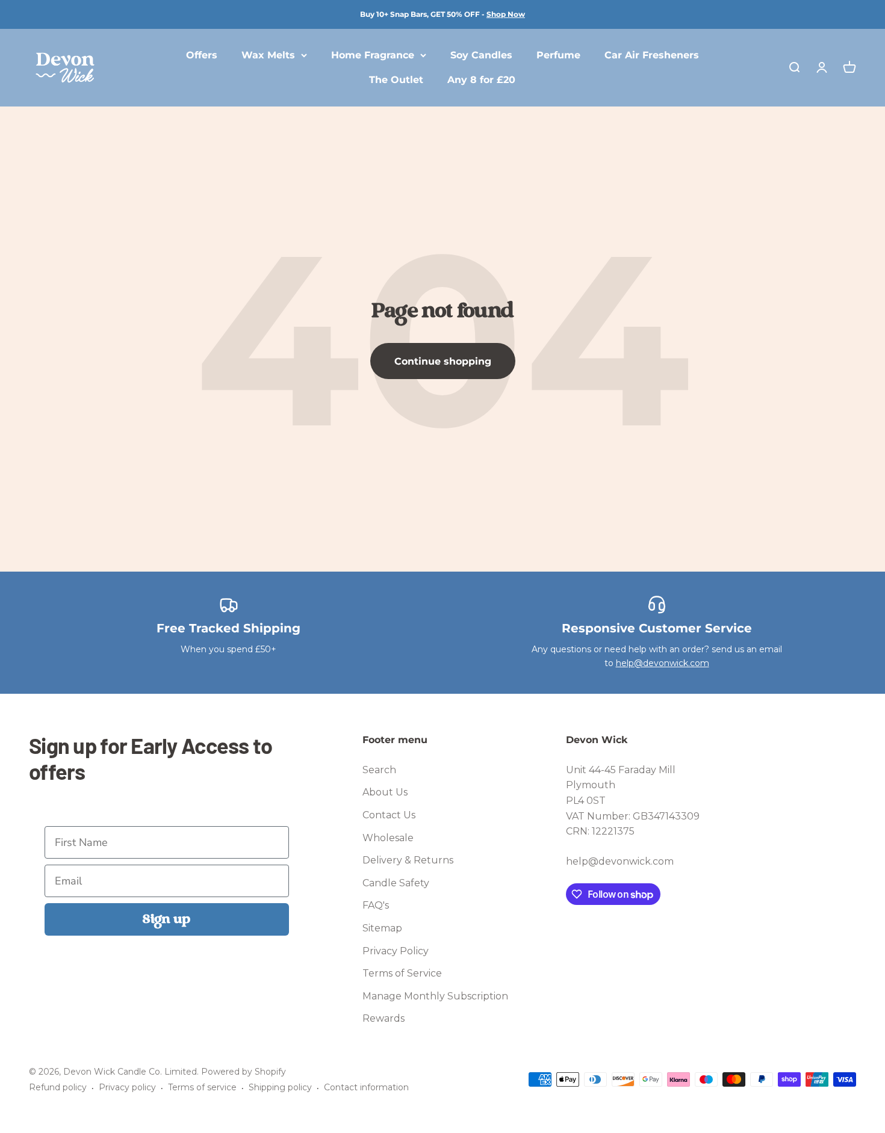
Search (379, 770)
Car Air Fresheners (651, 55)
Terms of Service (402, 973)
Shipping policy (280, 1087)
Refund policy (58, 1087)
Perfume (558, 55)
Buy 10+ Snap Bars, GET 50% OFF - (442, 14)
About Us (385, 792)
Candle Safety (395, 883)
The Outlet (396, 80)
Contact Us (388, 815)
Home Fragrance (372, 55)
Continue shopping (442, 361)
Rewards (383, 1018)
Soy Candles (481, 55)
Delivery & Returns (407, 860)
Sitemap (382, 928)
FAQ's (375, 905)
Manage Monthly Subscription (435, 996)
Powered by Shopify (243, 1071)
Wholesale (388, 838)
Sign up (166, 919)
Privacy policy (127, 1087)
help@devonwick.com (662, 663)
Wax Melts (268, 55)
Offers (201, 55)
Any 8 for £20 (481, 80)
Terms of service (202, 1087)
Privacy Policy (395, 951)
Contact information (366, 1087)
